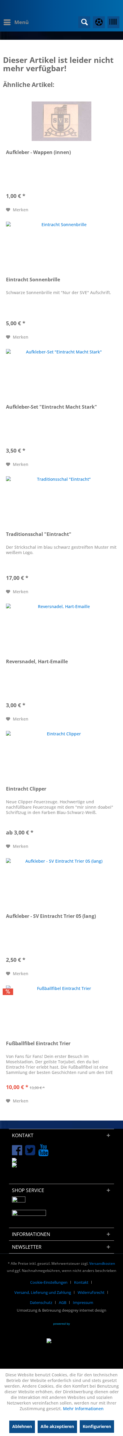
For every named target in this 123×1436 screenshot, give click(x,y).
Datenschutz (41, 1302)
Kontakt (81, 1282)
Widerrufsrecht (91, 1292)
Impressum (83, 1302)
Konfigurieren (97, 1426)
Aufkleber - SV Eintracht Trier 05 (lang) (51, 916)
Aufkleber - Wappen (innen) (38, 152)
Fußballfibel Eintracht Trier (38, 1043)
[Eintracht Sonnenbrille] (61, 248)
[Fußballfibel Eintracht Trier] (61, 1012)
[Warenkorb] (113, 22)
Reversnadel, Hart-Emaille (37, 662)
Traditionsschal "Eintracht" (38, 534)
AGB (62, 1302)
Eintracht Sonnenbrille (33, 280)
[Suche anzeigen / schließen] (84, 22)
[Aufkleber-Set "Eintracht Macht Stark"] (61, 375)
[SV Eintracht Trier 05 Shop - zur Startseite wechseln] (32, 9)
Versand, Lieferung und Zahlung (42, 1292)
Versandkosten (102, 1263)
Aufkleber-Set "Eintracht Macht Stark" (51, 407)
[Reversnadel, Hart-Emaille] (61, 630)
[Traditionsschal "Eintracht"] (61, 503)
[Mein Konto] (99, 22)
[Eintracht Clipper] (61, 757)
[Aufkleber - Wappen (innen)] (61, 121)
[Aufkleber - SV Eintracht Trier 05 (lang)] (61, 885)
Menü (21, 22)
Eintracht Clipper (26, 789)
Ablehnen (22, 1426)
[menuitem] (16, 22)
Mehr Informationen (83, 1408)
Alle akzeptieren (57, 1426)
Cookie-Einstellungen (48, 1282)
